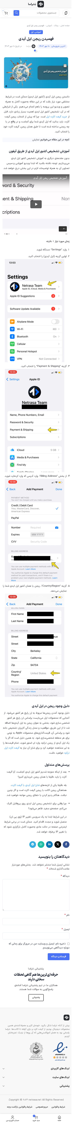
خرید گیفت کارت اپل (56, 117)
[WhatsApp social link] (41, 844)
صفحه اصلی (64, 25)
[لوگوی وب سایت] (36, 4)
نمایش (36, 140)
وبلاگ (56, 25)
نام (66, 915)
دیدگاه (65, 876)
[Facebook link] (66, 844)
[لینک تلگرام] (32, 844)
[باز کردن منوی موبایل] (66, 13)
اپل (32, 32)
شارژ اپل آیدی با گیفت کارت (25, 785)
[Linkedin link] (49, 844)
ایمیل (65, 929)
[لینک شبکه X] (57, 844)
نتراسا (28, 46)
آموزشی (49, 25)
